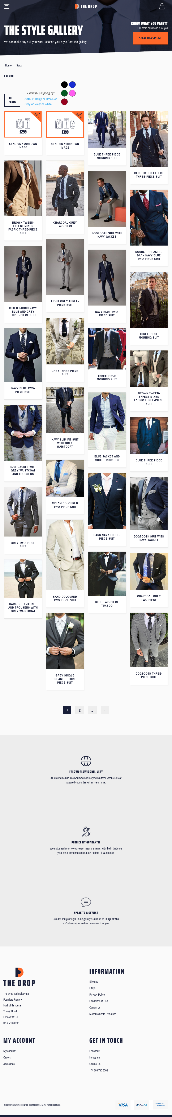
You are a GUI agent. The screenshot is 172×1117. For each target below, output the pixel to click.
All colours (12, 100)
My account (9, 1051)
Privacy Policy (97, 994)
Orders (7, 1057)
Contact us (94, 1007)
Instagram (94, 1057)
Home (8, 65)
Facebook (94, 1051)
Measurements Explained (102, 1014)
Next (105, 710)
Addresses (9, 1064)
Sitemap (93, 981)
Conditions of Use (98, 1001)
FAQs (92, 988)
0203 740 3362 (10, 1023)
